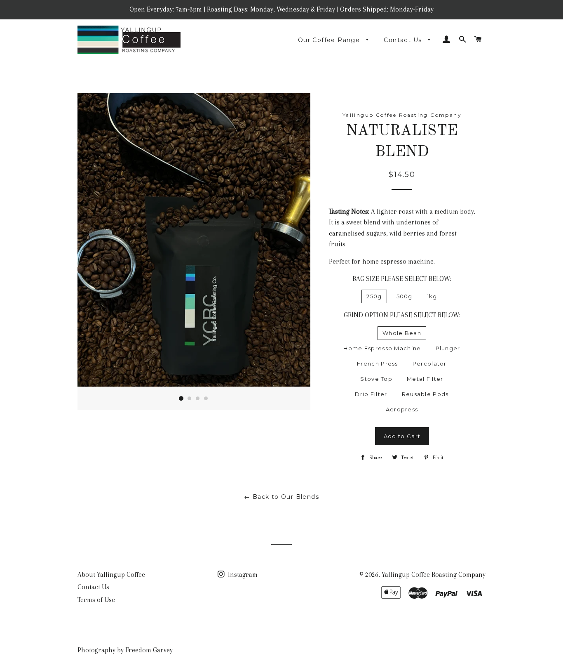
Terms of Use (96, 600)
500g (404, 296)
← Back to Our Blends (281, 496)
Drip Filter (371, 394)
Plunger (448, 348)
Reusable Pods (425, 394)
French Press (377, 363)
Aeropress (402, 409)
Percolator (430, 363)
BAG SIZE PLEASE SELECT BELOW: (401, 279)
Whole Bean (401, 333)
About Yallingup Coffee (111, 574)
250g (374, 296)
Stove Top (376, 378)
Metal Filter (425, 378)
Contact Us (404, 40)
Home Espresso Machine (382, 348)
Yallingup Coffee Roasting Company (434, 574)
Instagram (242, 574)
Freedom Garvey (149, 650)
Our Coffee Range (330, 40)
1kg (432, 296)
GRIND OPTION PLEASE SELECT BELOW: (402, 315)
